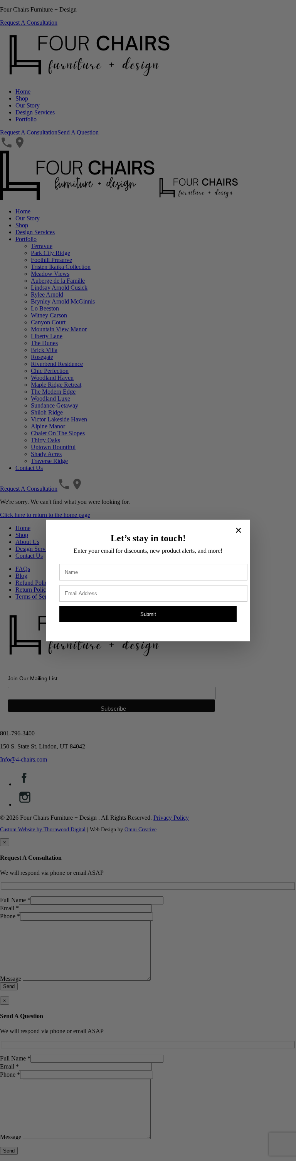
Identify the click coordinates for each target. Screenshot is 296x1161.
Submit (148, 614)
